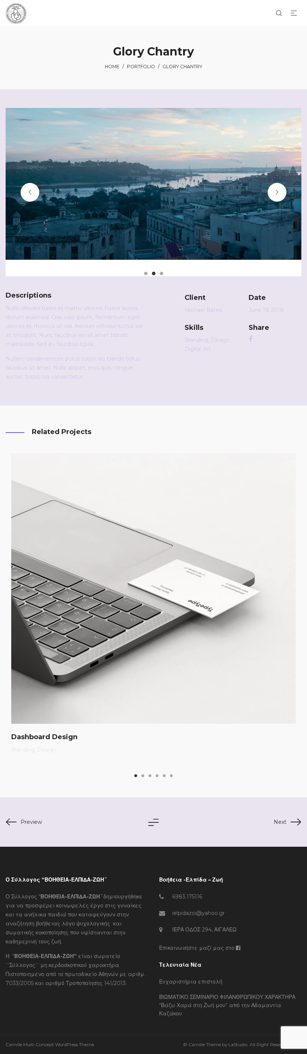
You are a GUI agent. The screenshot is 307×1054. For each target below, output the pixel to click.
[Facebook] (238, 948)
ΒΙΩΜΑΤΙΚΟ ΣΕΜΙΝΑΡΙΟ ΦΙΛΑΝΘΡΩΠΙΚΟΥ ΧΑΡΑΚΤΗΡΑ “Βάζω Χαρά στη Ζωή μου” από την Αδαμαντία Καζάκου (227, 1005)
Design (220, 340)
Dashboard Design (44, 737)
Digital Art (198, 349)
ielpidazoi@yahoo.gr (198, 913)
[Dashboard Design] (153, 588)
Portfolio (141, 66)
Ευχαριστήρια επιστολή (190, 981)
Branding (196, 340)
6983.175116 (187, 896)
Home (112, 66)
